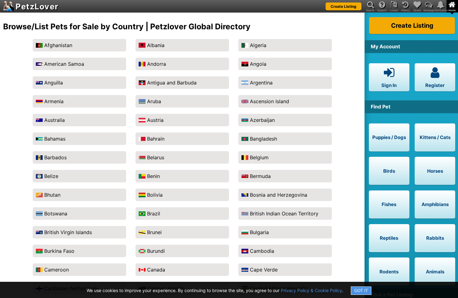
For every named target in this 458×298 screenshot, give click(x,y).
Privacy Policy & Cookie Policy (311, 290)
